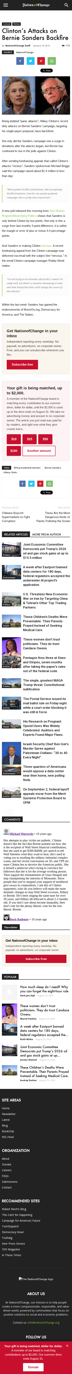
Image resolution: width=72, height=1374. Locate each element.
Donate (6, 1164)
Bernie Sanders (53, 467)
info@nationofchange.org (43, 1322)
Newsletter (9, 1114)
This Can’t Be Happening (17, 1215)
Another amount (39, 450)
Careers (7, 1170)
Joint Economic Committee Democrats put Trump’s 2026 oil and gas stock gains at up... (43, 1051)
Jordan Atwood (28, 1059)
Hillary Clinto (10, 472)
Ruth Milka (26, 1039)
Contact (7, 1187)
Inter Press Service (13, 1243)
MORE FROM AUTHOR (46, 534)
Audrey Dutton (28, 1080)
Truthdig (7, 1238)
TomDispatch (10, 1226)
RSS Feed (8, 1137)
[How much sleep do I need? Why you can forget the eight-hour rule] (9, 992)
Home (6, 1108)
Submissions (9, 1181)
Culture (6, 24)
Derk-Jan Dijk (27, 995)
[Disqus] (36, 875)
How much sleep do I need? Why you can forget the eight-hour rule (44, 989)
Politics (16, 24)
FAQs (5, 1176)
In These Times (11, 1255)
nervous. (46, 245)
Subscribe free (22, 364)
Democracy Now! (13, 1232)
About (5, 1158)
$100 (13, 450)
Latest (6, 1120)
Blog (5, 1125)
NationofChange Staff (17, 45)
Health (6, 625)
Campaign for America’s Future (21, 1220)
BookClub (8, 1131)
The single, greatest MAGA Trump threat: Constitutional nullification (43, 684)
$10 (14, 439)
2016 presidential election (27, 467)
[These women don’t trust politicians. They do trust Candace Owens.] (11, 651)
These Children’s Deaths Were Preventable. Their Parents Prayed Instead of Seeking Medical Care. (44, 1071)
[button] (66, 5)
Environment (9, 577)
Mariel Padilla (28, 1018)
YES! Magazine (11, 1249)
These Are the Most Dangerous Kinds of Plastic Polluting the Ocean (53, 517)
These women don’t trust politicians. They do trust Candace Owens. (41, 643)
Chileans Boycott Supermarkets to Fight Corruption (16, 517)
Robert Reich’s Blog (14, 1209)
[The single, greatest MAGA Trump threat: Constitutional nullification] (11, 683)
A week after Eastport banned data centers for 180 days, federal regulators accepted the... (44, 1030)
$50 (45, 439)
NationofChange (25, 52)
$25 (29, 439)
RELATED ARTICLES (16, 534)
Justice (6, 666)
